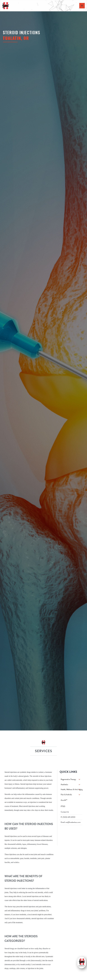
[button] (71, 779)
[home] (5, 5)
